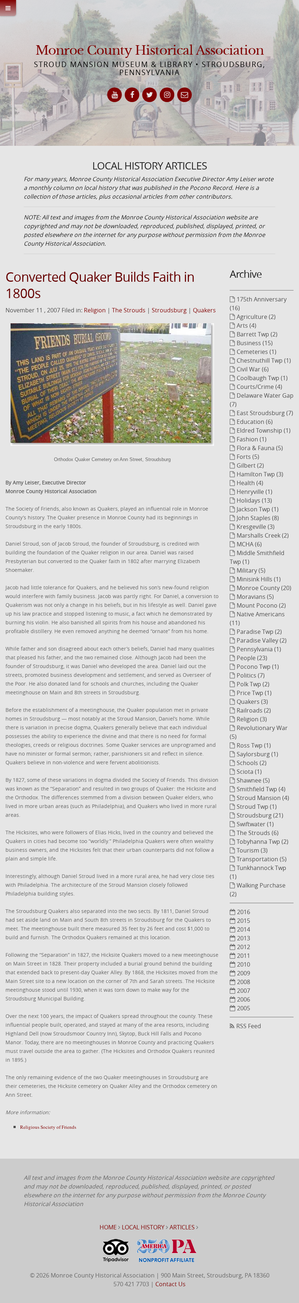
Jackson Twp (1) (258, 509)
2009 (243, 973)
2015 (243, 921)
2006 (243, 999)
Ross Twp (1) (254, 745)
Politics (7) (251, 675)
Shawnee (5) (253, 780)
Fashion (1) (252, 439)
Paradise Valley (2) (262, 640)
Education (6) (255, 422)
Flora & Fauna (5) (260, 448)
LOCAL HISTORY (143, 1227)
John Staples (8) (258, 518)
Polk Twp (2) (253, 684)
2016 (243, 912)
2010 (243, 964)
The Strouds (128, 310)
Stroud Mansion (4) (263, 798)
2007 (243, 991)
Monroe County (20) (264, 588)
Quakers (204, 310)
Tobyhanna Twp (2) (262, 842)
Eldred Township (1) (264, 430)
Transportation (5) (262, 859)
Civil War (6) (253, 369)
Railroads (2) (254, 710)
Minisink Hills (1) (259, 579)
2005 (243, 1008)
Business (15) (255, 343)
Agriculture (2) (256, 317)
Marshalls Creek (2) (263, 535)
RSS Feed (248, 1026)
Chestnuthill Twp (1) (264, 360)
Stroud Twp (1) (257, 807)
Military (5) (251, 570)
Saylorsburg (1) (257, 754)
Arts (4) (246, 325)
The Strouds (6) (258, 833)
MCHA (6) (249, 544)
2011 (243, 956)
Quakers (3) (252, 702)
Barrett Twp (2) (257, 334)
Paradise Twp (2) (259, 632)
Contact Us (170, 1284)
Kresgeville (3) (256, 527)
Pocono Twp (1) (258, 667)
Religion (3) (252, 719)
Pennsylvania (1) (259, 649)
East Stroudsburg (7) (265, 413)
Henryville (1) (254, 492)
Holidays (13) (254, 500)
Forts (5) (248, 457)
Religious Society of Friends (48, 1127)
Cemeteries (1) (256, 352)
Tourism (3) (252, 850)
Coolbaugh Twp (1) (262, 378)
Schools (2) (252, 763)
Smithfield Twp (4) (261, 789)
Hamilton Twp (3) (260, 474)
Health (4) (250, 483)
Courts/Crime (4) (259, 387)
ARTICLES (182, 1227)
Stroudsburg (169, 310)
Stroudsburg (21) (260, 815)
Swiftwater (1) (255, 824)
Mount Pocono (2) (261, 605)
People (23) (252, 658)
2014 (243, 929)
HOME (108, 1227)
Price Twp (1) (254, 693)
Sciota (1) (249, 772)
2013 (243, 938)
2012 (243, 947)
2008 (243, 982)
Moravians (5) (255, 597)
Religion (95, 310)
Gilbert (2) (250, 465)
